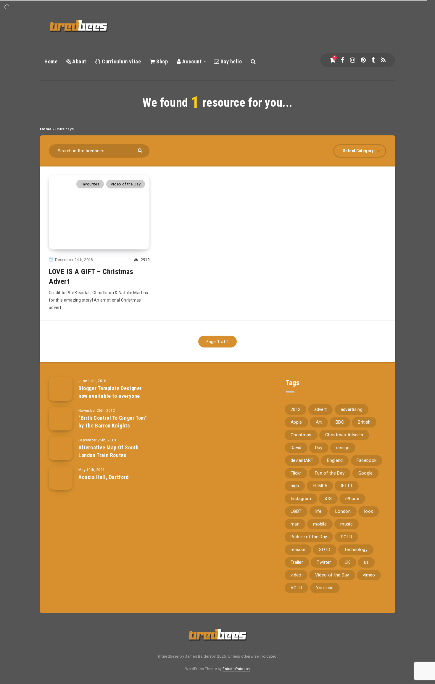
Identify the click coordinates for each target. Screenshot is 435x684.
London (343, 511)
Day (319, 447)
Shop (161, 61)
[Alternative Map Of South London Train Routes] (60, 448)
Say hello (230, 61)
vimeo (369, 575)
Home (50, 61)
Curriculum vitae (121, 61)
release (298, 549)
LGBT (296, 511)
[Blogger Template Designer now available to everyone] (60, 389)
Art (319, 422)
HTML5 (320, 485)
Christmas (301, 435)
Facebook (366, 460)
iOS (328, 498)
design (342, 447)
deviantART (302, 460)
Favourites (90, 184)
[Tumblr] (373, 60)
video (296, 575)
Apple (296, 422)
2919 (144, 259)
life (318, 511)
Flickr (296, 473)
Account (191, 61)
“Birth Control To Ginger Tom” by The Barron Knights (112, 422)
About (78, 61)
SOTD (324, 549)
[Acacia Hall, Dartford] (60, 478)
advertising (351, 409)
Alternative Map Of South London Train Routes (108, 451)
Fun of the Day (329, 473)
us (366, 562)
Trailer (297, 562)
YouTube (325, 587)
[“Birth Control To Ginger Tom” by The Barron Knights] (60, 418)
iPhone (352, 498)
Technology (356, 549)
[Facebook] (342, 60)
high (295, 485)
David (296, 447)
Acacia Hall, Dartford (103, 477)
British (364, 422)
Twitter (324, 562)
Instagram (301, 498)
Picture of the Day (309, 536)
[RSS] (383, 60)
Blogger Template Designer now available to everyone (110, 392)
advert (320, 409)
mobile (320, 524)
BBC (340, 422)
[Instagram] (352, 60)
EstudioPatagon (236, 669)
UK (347, 562)
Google (365, 473)
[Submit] (141, 150)
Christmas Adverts (344, 435)
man (295, 524)
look (368, 511)
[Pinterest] (363, 60)
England (335, 460)
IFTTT (347, 485)
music (346, 524)
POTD (346, 536)
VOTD (296, 587)
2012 (295, 409)
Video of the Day (126, 184)
